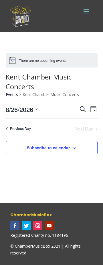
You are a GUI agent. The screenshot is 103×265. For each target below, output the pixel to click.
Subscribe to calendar (48, 147)
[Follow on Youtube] (49, 225)
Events (12, 94)
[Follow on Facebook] (14, 225)
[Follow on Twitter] (26, 225)
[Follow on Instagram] (37, 225)
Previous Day (20, 128)
